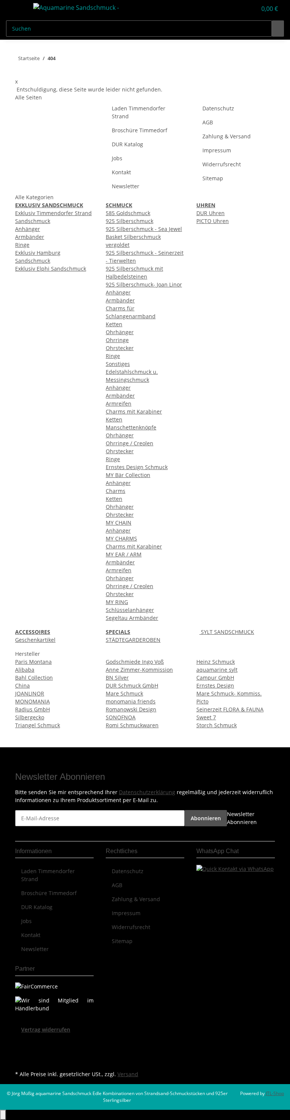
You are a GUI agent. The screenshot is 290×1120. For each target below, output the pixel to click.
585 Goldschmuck (128, 213)
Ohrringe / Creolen (129, 443)
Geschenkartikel (35, 639)
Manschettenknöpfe (131, 427)
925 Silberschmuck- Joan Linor (144, 284)
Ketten (114, 324)
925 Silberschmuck (129, 221)
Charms (115, 490)
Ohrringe (117, 340)
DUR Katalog (127, 144)
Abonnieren (206, 818)
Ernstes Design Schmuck (137, 467)
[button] (236, 8)
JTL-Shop (275, 1093)
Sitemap (212, 178)
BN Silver (117, 677)
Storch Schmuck (216, 725)
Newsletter (125, 186)
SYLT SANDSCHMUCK (226, 631)
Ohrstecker (120, 348)
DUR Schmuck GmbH (132, 685)
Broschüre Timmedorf (139, 130)
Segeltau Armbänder (132, 617)
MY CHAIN (118, 522)
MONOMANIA (32, 701)
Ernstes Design (215, 685)
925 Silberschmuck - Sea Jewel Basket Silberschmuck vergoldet (144, 236)
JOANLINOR (29, 693)
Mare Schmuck (124, 693)
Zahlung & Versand (226, 136)
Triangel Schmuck (37, 725)
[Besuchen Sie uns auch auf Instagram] (21, 1060)
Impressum (216, 150)
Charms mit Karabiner (134, 411)
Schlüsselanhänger (130, 609)
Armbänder (29, 236)
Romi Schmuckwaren (132, 725)
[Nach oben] (3, 1115)
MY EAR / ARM (124, 554)
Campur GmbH (215, 677)
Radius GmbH (32, 709)
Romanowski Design (131, 709)
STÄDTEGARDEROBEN (133, 639)
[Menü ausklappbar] (15, 8)
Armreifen (118, 403)
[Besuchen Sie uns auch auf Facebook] (21, 1042)
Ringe (22, 244)
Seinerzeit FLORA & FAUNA (230, 709)
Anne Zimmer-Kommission (139, 669)
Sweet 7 (206, 717)
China (22, 685)
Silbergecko (29, 717)
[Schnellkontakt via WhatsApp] (235, 868)
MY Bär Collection (128, 475)
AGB (207, 122)
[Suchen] (278, 28)
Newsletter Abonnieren (242, 818)
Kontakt (121, 172)
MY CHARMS (121, 538)
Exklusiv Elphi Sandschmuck (50, 268)
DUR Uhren (210, 213)
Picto (202, 701)
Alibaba (24, 669)
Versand (127, 1074)
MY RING (117, 602)
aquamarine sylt (217, 669)
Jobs (117, 158)
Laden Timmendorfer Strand (138, 112)
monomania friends (131, 701)
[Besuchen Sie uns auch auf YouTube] (21, 1051)
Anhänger (27, 228)
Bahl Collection (34, 677)
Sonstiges (118, 363)
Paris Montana (33, 661)
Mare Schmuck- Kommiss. (229, 693)
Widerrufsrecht (221, 164)
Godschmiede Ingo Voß (135, 661)
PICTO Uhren (212, 221)
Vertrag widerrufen (45, 1029)
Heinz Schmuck (215, 661)
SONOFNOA (121, 717)
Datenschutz (218, 108)
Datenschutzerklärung (147, 792)
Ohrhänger (120, 332)
